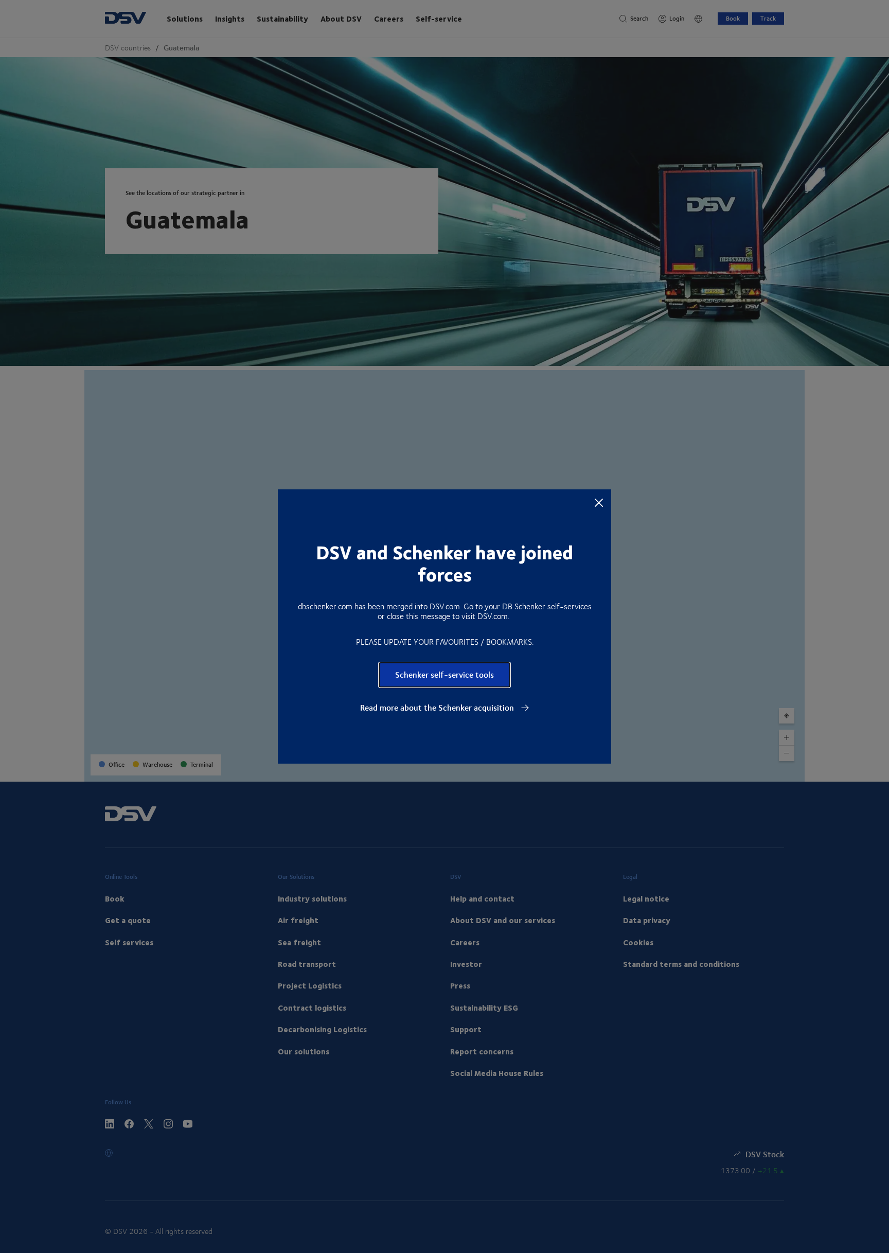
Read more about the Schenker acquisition (438, 707)
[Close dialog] (598, 502)
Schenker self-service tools (444, 674)
